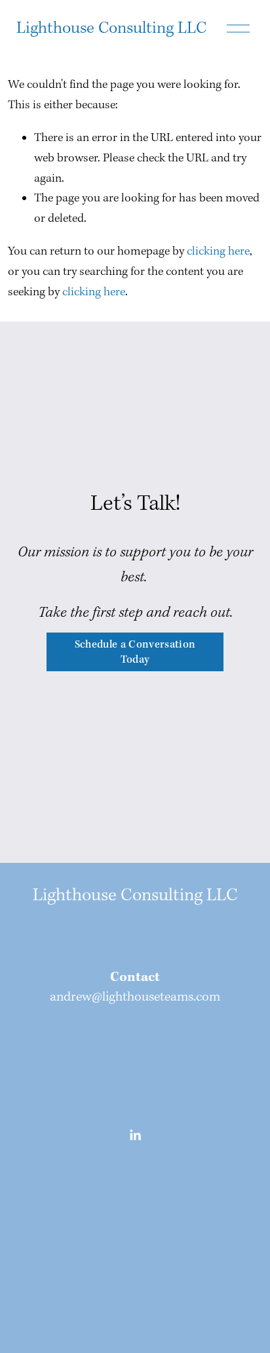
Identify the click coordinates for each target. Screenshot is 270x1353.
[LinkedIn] (135, 1135)
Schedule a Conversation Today (135, 652)
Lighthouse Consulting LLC (111, 28)
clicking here (218, 251)
